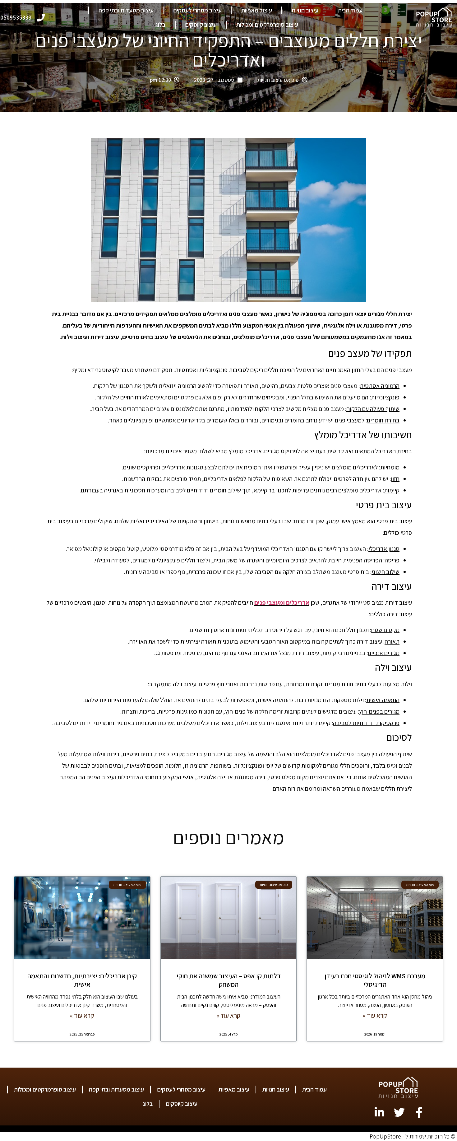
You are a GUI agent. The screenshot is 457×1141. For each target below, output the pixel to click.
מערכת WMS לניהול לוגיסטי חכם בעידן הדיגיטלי (375, 979)
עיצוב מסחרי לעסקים (197, 10)
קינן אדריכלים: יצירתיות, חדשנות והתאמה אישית (82, 979)
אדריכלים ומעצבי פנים (281, 602)
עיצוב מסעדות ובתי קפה (126, 10)
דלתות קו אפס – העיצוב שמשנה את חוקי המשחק (229, 979)
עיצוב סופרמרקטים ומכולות (267, 25)
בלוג (160, 25)
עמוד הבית (350, 10)
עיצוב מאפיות (256, 10)
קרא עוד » (375, 1015)
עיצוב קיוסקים (201, 25)
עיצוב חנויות (305, 10)
